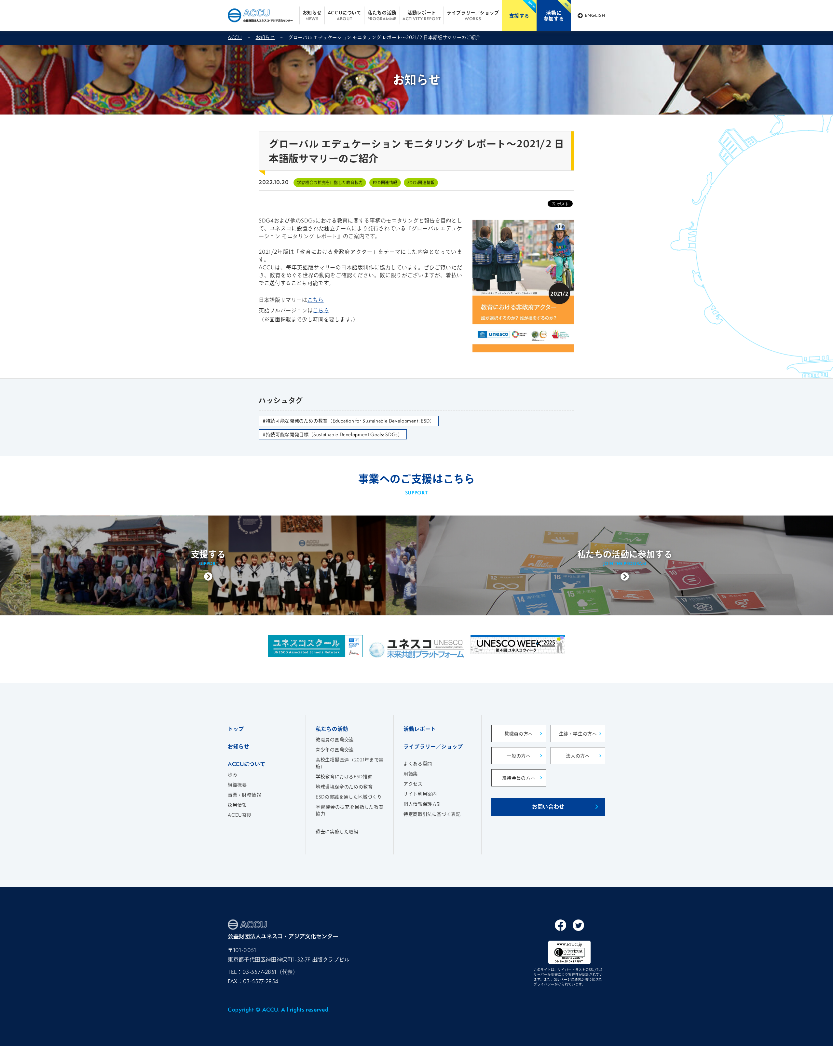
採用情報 (237, 804)
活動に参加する (554, 15)
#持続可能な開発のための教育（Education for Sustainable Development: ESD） (348, 420)
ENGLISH (595, 15)
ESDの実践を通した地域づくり (349, 796)
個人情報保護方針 (422, 803)
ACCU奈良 (240, 814)
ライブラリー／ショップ (473, 15)
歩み (232, 774)
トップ (236, 728)
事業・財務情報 (244, 794)
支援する (519, 16)
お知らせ (312, 15)
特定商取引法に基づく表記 (432, 814)
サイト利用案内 (420, 793)
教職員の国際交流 (335, 739)
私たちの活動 (382, 15)
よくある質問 (417, 763)
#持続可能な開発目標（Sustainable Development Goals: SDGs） (333, 434)
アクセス (413, 783)
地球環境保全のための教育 (344, 786)
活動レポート (422, 15)
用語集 (410, 773)
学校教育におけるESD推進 (344, 776)
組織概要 (237, 784)
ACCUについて (345, 15)
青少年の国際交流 (335, 749)
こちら (315, 299)
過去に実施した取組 (337, 831)
